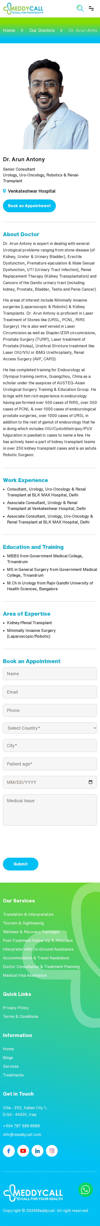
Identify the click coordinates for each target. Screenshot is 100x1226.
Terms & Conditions (20, 1016)
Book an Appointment (29, 206)
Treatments (13, 1075)
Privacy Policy (16, 1008)
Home (9, 30)
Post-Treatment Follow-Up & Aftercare (38, 940)
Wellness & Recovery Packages (31, 932)
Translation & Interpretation (28, 914)
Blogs (8, 1058)
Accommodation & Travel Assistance (36, 958)
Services (11, 1066)
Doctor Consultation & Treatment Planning (41, 967)
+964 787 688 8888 (21, 1126)
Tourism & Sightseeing (23, 923)
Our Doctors (41, 30)
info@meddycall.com (22, 1134)
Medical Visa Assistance (25, 975)
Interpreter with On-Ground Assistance (38, 949)
